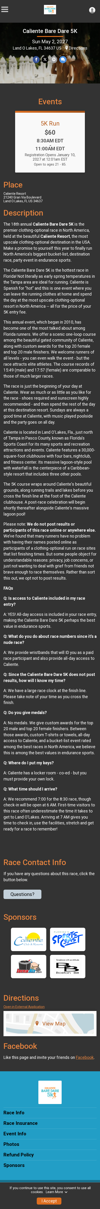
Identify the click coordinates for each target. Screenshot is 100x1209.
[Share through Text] (63, 59)
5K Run (50, 123)
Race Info (13, 1112)
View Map (54, 1024)
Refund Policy (18, 1155)
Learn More (54, 1192)
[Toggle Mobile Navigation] (4, 9)
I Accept (49, 1201)
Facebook (85, 1057)
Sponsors (14, 1165)
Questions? (22, 894)
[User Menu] (92, 10)
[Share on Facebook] (36, 59)
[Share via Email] (53, 59)
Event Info (14, 1134)
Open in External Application (24, 1007)
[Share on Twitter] (45, 59)
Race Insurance (20, 1123)
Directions (78, 48)
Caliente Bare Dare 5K (50, 31)
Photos (11, 1144)
